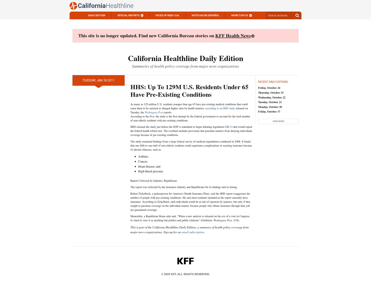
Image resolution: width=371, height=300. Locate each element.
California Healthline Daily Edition (185, 58)
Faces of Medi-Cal (168, 15)
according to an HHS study (220, 108)
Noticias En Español (205, 15)
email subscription (193, 232)
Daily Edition (96, 15)
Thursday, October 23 (270, 93)
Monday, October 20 (270, 107)
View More (278, 121)
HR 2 (228, 127)
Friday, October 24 (269, 88)
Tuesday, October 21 (270, 102)
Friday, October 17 (269, 111)
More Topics (239, 15)
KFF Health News (233, 35)
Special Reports (128, 15)
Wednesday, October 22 (271, 97)
